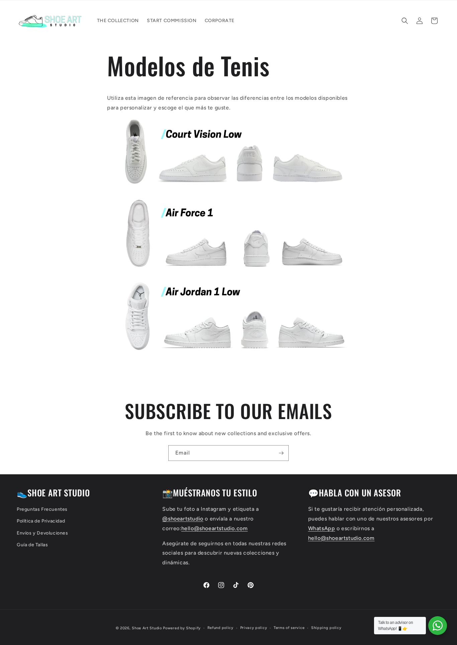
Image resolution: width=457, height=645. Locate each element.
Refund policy (220, 628)
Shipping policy (326, 628)
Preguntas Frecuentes (42, 509)
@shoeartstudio (182, 518)
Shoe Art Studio (147, 628)
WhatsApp (321, 528)
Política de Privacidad (41, 521)
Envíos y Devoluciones (42, 533)
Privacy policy (253, 628)
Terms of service (289, 628)
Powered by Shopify (182, 628)
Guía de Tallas (32, 545)
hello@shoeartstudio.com (214, 528)
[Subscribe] (281, 453)
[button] (404, 20)
